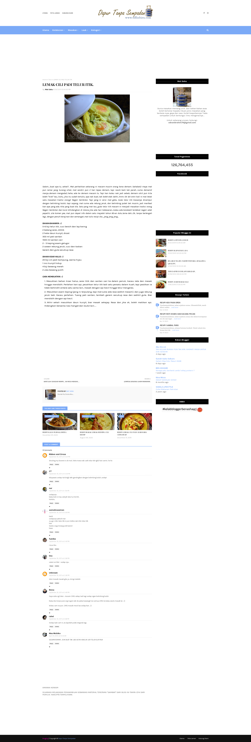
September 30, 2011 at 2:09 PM (59, 512)
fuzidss (52, 539)
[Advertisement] (125, 56)
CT (50, 471)
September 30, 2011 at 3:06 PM (59, 558)
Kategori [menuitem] (95, 30)
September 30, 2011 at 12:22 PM (59, 457)
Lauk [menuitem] (84, 30)
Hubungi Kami (67, 13)
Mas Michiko (55, 633)
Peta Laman (55, 13)
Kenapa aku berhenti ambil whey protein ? (175, 370)
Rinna (51, 590)
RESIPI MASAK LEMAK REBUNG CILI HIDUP (94, 433)
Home (44, 80)
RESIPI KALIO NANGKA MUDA (54, 432)
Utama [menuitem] (45, 30)
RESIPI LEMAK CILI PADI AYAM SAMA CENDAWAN (132, 433)
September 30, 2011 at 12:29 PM (59, 474)
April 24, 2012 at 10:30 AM (57, 636)
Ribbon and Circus (57, 454)
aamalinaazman (56, 510)
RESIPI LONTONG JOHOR (178, 240)
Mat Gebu (49, 89)
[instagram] (207, 13)
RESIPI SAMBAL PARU (169, 325)
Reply (51, 464)
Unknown (53, 573)
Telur (50, 80)
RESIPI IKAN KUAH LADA (178, 250)
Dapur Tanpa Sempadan (67, 738)
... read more (174, 307)
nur (50, 488)
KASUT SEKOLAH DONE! (166, 380)
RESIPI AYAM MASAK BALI (178, 282)
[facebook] (204, 13)
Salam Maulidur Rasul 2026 (168, 361)
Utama (45, 13)
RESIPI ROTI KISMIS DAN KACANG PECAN (177, 314)
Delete (57, 464)
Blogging (45, 738)
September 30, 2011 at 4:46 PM (59, 619)
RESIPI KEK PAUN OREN (170, 303)
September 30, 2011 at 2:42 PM (59, 541)
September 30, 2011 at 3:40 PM (59, 592)
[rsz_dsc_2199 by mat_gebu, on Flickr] (97, 141)
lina (50, 556)
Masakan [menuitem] (72, 30)
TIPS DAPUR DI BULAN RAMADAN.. (182, 271)
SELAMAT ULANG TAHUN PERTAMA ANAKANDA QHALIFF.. (187, 262)
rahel (51, 616)
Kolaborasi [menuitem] (57, 30)
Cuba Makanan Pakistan (167, 389)
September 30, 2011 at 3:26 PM (59, 575)
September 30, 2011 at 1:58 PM (59, 491)
